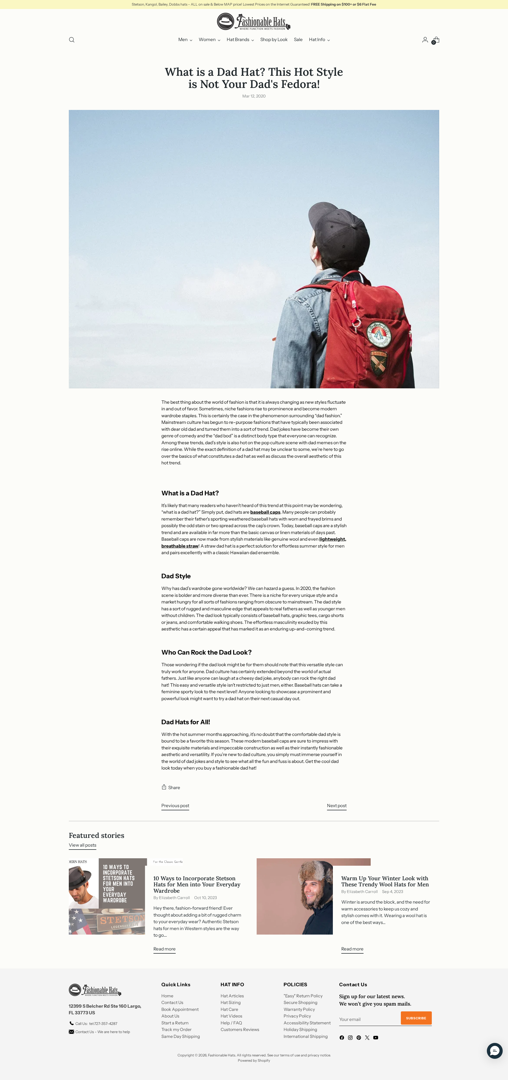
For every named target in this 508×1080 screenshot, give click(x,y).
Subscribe (416, 1018)
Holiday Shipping (300, 1029)
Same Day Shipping (180, 1036)
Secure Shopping (301, 1002)
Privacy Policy (297, 1016)
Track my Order (176, 1029)
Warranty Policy (299, 1009)
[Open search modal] (71, 39)
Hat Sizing (231, 1002)
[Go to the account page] (425, 39)
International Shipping (306, 1036)
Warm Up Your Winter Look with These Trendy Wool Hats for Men (385, 881)
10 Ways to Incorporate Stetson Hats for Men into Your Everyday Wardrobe (196, 884)
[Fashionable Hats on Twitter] (368, 1038)
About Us (170, 1016)
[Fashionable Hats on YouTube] (376, 1038)
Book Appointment (180, 1009)
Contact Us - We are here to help (102, 1031)
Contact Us (172, 1002)
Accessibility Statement (307, 1022)
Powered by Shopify (254, 1060)
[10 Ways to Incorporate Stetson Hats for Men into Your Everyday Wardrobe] (126, 908)
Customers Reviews (240, 1029)
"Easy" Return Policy (303, 995)
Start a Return (175, 1022)
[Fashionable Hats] (254, 21)
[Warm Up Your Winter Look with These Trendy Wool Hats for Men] (314, 908)
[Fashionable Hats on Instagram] (351, 1038)
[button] (495, 1051)
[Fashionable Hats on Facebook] (342, 1038)
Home (167, 995)
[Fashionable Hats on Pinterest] (359, 1038)
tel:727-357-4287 (96, 1023)
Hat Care (229, 1009)
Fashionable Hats (221, 1055)
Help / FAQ (231, 1022)
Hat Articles (232, 995)
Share (174, 787)
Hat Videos (231, 1016)
